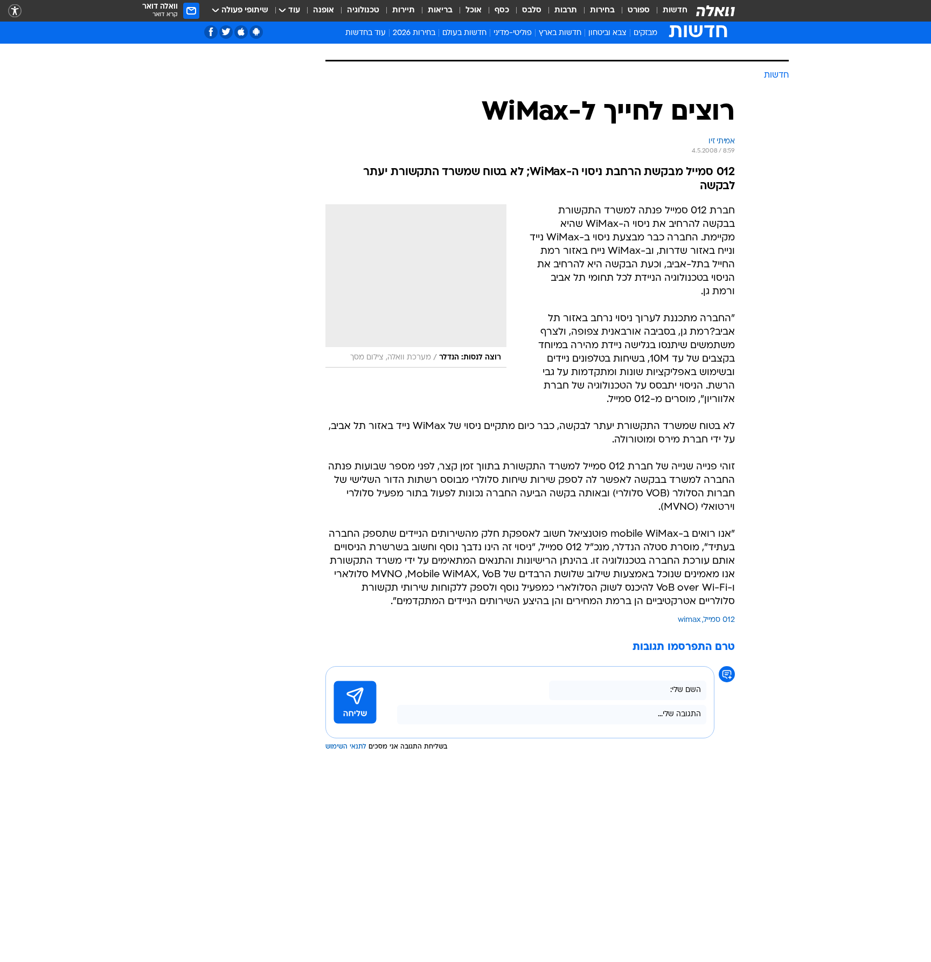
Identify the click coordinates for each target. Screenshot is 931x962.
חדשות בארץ (560, 33)
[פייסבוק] (211, 32)
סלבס (531, 10)
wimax (689, 620)
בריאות (440, 10)
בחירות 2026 (414, 33)
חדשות (675, 10)
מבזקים (645, 33)
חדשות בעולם (464, 33)
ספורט (639, 10)
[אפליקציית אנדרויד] (256, 32)
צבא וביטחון (607, 33)
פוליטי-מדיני (513, 33)
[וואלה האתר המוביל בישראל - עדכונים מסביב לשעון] (715, 10)
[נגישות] (15, 11)
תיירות (403, 10)
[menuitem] (668, 11)
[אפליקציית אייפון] (241, 32)
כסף (502, 10)
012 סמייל (719, 620)
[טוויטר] (226, 32)
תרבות (565, 10)
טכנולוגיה (363, 10)
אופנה (323, 10)
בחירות (602, 10)
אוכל (474, 10)
